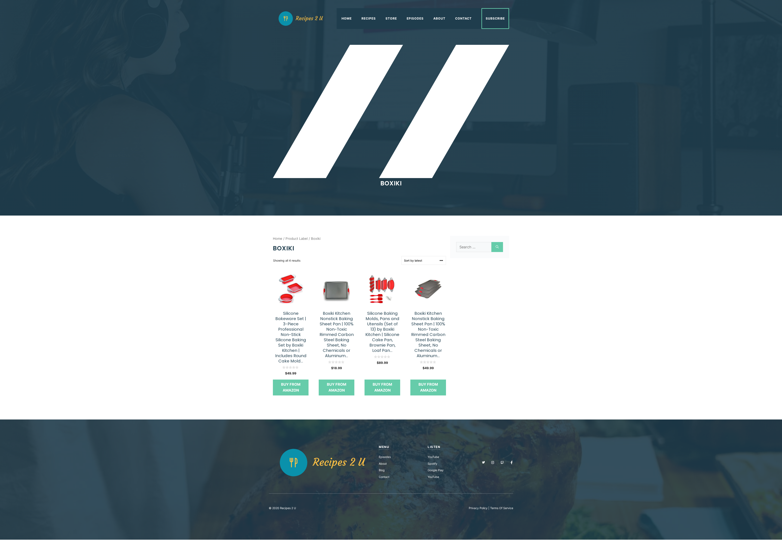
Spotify (432, 463)
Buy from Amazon (290, 387)
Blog (382, 470)
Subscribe (495, 18)
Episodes (415, 18)
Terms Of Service (501, 508)
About (439, 18)
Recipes (368, 18)
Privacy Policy (478, 508)
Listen (434, 447)
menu (384, 447)
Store (391, 18)
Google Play (436, 470)
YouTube (433, 457)
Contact (463, 18)
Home (347, 18)
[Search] (497, 247)
